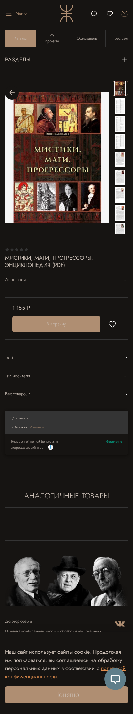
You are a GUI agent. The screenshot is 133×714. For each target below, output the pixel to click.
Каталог (21, 38)
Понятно (66, 695)
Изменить (37, 427)
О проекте (52, 38)
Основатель (87, 38)
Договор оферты (18, 621)
